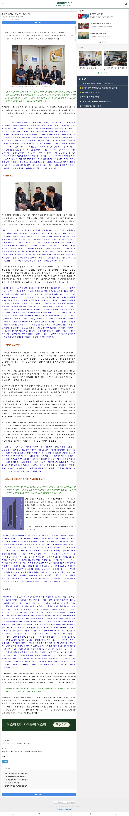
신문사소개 (67, 802)
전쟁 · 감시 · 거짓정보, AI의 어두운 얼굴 (16, 773)
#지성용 (5, 761)
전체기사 (73, 9)
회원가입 (61, 802)
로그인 (56, 802)
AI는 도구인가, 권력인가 (12, 783)
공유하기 (39, 22)
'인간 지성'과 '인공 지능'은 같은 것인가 (16, 786)
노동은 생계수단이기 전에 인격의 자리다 (16, 780)
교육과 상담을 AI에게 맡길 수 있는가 (15, 776)
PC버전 (73, 802)
